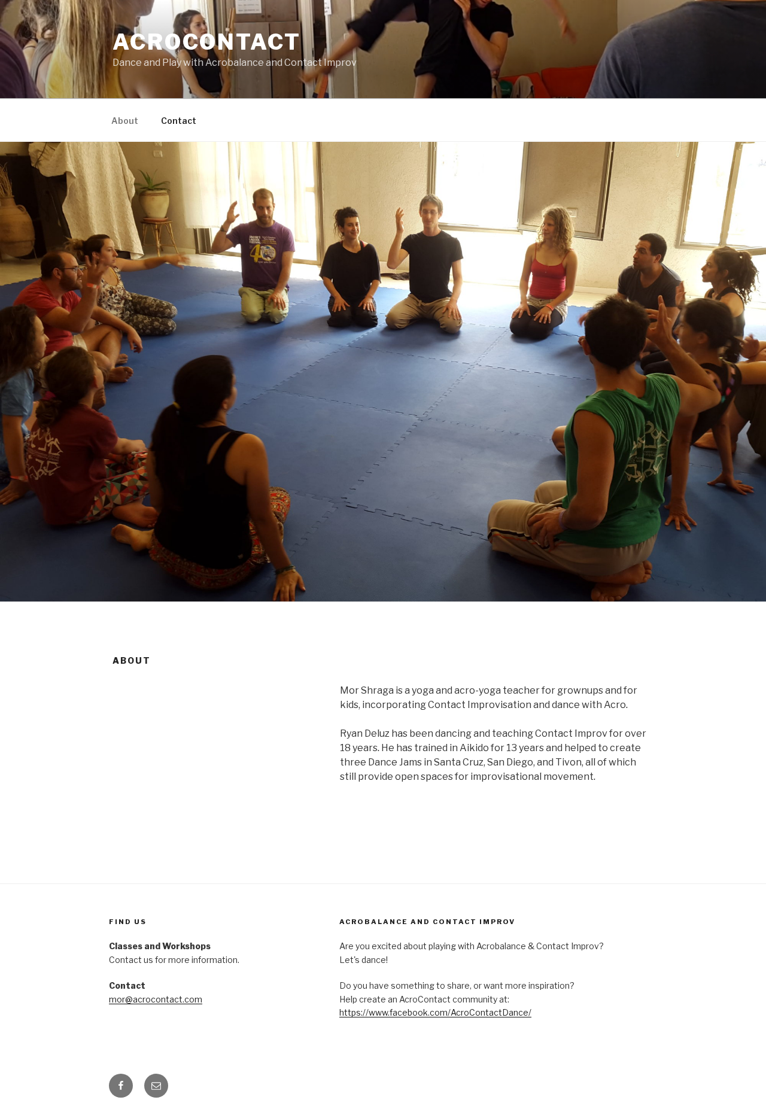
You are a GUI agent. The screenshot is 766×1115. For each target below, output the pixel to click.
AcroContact (207, 42)
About (124, 121)
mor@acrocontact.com (155, 999)
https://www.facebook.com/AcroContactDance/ (435, 1012)
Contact (178, 121)
